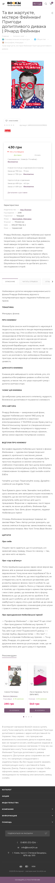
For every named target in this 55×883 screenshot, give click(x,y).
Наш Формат (25, 210)
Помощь (7, 822)
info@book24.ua (29, 847)
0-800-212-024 (28, 843)
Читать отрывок (30, 281)
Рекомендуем (9, 655)
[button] (23, 717)
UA (39, 4)
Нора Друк (7, 699)
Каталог (7, 790)
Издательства (10, 803)
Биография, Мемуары (21, 219)
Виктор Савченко (10, 696)
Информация (9, 816)
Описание (10, 281)
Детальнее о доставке (17, 193)
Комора (32, 699)
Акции (5, 796)
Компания (7, 809)
